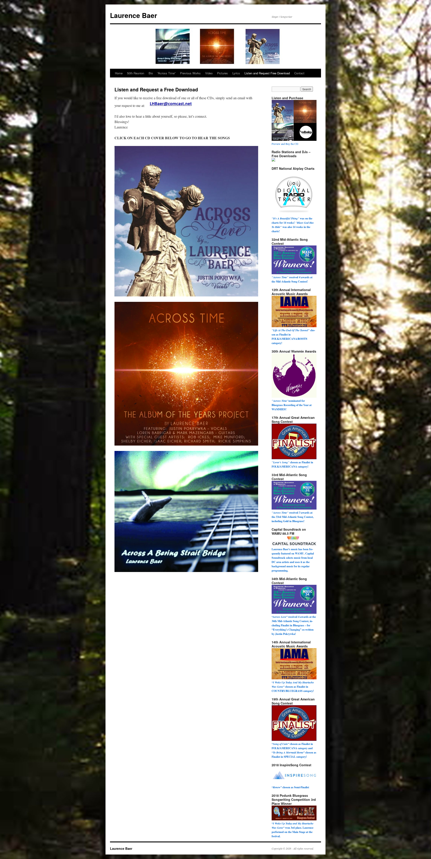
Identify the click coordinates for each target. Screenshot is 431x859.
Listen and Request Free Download (267, 73)
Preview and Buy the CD (285, 144)
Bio (151, 73)
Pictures (222, 73)
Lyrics (236, 73)
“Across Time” (166, 73)
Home (119, 73)
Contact (299, 73)
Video (209, 73)
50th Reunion (135, 73)
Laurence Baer (133, 15)
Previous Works (190, 73)
